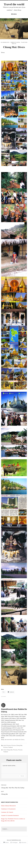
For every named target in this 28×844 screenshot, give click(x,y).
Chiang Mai (9, 750)
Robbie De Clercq (15, 42)
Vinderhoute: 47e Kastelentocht (8, 809)
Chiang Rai (4, 793)
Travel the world (14, 4)
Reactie (22, 776)
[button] (9, 66)
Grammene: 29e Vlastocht (7, 812)
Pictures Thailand (8, 747)
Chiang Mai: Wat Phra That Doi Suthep (12, 786)
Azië (4, 745)
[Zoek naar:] (14, 829)
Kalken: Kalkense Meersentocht (8, 805)
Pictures (8, 745)
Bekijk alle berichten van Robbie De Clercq (12, 739)
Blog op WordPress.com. (14, 840)
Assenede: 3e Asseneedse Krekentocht (10, 815)
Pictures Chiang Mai (16, 745)
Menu (15, 14)
